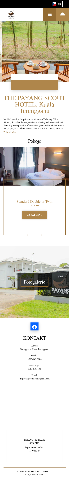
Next (40, 235)
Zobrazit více (10, 132)
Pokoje (34, 141)
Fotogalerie (34, 281)
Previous (28, 235)
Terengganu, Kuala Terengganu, (34, 349)
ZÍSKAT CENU (34, 214)
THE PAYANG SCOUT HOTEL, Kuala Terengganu (34, 104)
